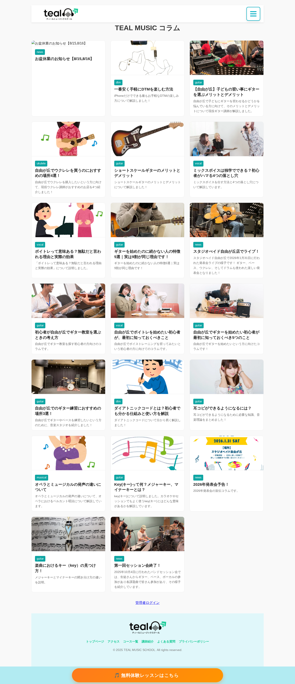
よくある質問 (166, 641)
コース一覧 (130, 641)
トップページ (95, 641)
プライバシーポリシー (194, 641)
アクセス (114, 641)
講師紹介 (148, 641)
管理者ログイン (147, 603)
